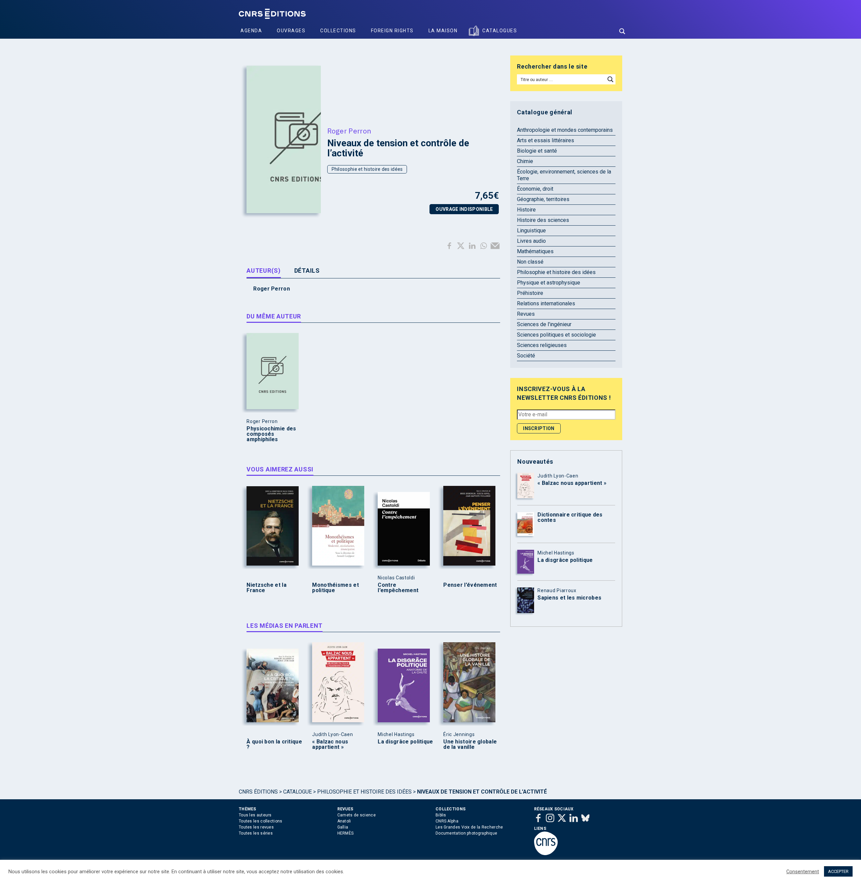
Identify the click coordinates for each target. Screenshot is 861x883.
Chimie (525, 161)
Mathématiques (535, 251)
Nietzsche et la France (267, 587)
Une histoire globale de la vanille (470, 744)
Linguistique (531, 230)
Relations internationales (546, 303)
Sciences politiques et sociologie (556, 335)
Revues (526, 314)
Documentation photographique (466, 833)
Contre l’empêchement (398, 587)
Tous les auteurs (255, 815)
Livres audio (531, 241)
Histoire (526, 209)
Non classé (530, 262)
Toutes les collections (261, 821)
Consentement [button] (802, 872)
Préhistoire (530, 293)
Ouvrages (291, 30)
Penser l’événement (470, 585)
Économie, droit (535, 189)
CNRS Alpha (447, 821)
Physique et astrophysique (548, 282)
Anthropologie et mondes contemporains (565, 130)
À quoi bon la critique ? (274, 744)
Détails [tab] (307, 270)
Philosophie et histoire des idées (367, 169)
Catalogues (499, 30)
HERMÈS (345, 833)
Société (526, 355)
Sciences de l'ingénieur (544, 324)
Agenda (251, 30)
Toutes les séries (256, 833)
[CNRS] (546, 853)
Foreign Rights (392, 30)
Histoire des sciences (543, 220)
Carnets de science (356, 815)
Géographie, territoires (543, 199)
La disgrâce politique (405, 741)
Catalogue (297, 792)
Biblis (441, 815)
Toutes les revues (256, 827)
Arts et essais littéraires (545, 140)
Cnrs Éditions (258, 792)
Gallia (342, 827)
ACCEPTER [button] (838, 871)
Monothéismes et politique (335, 587)
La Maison (443, 30)
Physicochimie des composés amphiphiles (271, 434)
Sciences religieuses (542, 345)
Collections (338, 30)
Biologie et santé (537, 151)
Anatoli (344, 821)
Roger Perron (349, 131)
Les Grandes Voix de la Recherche (469, 827)
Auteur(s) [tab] (263, 270)
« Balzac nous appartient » (330, 744)
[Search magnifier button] (622, 31)
